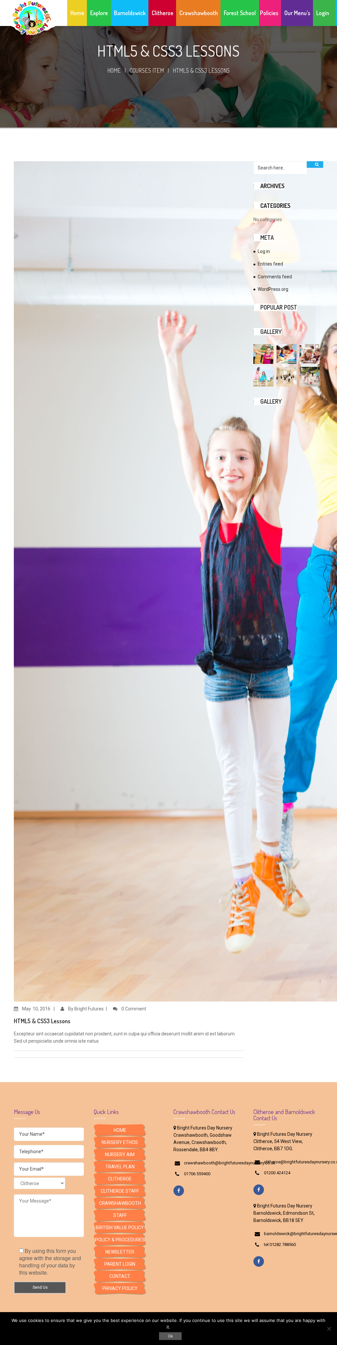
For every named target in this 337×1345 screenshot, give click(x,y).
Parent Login (119, 1264)
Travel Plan (120, 1166)
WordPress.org (273, 289)
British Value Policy (120, 1227)
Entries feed (270, 263)
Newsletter (119, 1252)
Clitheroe (120, 1178)
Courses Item (147, 70)
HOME (120, 1130)
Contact (119, 1276)
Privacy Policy (120, 1288)
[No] (328, 1328)
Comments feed (275, 276)
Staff (120, 1215)
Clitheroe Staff (120, 1191)
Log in (264, 251)
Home (114, 70)
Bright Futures (89, 1008)
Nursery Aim (120, 1154)
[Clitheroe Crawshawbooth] (39, 1185)
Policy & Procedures (120, 1239)
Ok (170, 1336)
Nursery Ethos (120, 1142)
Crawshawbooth (120, 1203)
